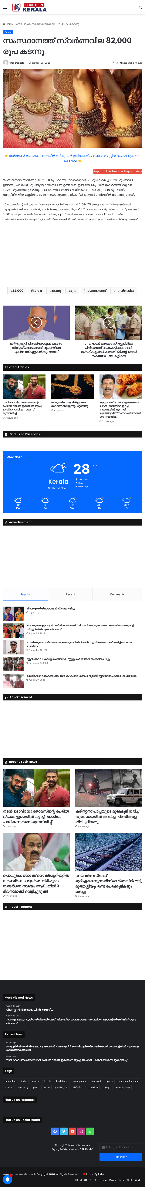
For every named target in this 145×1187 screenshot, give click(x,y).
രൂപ (73, 290)
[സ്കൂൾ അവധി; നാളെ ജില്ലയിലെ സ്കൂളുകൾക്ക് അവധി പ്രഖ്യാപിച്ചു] (13, 664)
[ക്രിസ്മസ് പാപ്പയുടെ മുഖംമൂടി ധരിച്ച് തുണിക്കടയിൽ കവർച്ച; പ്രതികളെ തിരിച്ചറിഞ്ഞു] (108, 788)
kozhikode (61, 1081)
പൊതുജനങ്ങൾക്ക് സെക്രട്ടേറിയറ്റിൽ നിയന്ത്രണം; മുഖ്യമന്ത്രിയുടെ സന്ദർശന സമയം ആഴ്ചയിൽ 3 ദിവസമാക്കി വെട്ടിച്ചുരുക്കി (36, 883)
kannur (35, 1081)
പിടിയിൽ (77, 1087)
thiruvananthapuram (128, 1081)
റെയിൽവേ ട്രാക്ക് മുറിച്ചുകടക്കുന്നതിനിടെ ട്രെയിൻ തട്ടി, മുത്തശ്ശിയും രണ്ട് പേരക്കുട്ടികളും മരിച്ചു (108, 883)
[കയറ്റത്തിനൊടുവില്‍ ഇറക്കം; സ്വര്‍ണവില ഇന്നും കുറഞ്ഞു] (72, 386)
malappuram (79, 1081)
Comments (117, 594)
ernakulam (10, 1081)
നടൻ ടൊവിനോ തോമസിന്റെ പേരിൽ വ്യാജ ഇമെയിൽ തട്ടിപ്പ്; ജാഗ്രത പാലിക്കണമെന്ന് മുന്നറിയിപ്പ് (22, 407)
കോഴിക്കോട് (61, 1087)
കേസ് (46, 1087)
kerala (37, 290)
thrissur (9, 1087)
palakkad (96, 1081)
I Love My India (95, 1174)
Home (9, 23)
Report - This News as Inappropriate (117, 171)
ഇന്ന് (35, 1087)
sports (109, 1081)
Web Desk (15, 62)
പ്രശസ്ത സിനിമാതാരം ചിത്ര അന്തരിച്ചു (50, 608)
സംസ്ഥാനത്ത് (96, 290)
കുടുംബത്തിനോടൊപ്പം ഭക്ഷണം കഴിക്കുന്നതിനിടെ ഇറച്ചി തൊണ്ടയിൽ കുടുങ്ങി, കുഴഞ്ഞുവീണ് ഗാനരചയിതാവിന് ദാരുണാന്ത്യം (119, 409)
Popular (25, 594)
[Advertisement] (72, 253)
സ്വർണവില (124, 290)
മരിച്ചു (106, 1087)
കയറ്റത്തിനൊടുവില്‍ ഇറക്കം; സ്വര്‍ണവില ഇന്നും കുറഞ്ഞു (69, 404)
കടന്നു (56, 290)
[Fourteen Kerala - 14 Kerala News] (29, 7)
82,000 (17, 290)
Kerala (18, 23)
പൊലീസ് (93, 1087)
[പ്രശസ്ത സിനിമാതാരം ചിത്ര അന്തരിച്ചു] (13, 614)
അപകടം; (23, 1087)
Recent (70, 594)
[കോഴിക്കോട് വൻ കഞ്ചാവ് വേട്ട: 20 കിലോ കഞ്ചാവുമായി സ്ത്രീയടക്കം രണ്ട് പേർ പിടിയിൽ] (13, 681)
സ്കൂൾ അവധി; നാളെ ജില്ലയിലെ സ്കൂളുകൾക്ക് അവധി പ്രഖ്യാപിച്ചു (68, 659)
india (23, 1081)
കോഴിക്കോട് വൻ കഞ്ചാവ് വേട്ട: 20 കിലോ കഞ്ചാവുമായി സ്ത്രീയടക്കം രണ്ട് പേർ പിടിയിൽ (81, 676)
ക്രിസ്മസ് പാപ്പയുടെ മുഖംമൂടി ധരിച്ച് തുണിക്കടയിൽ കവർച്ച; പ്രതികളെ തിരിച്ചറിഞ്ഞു (107, 816)
